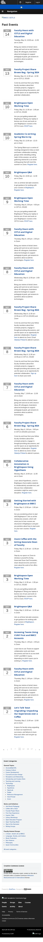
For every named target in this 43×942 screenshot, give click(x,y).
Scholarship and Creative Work (15, 779)
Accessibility (6, 915)
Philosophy (9, 842)
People (4, 902)
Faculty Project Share (12, 811)
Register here (32, 164)
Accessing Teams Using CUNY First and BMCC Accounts (26, 635)
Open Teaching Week (12, 822)
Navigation (12, 11)
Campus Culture (11, 770)
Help (3, 912)
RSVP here (28, 126)
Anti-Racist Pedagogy (12, 806)
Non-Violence (10, 840)
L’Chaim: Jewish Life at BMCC (15, 834)
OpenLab (10, 790)
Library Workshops (12, 817)
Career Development (12, 772)
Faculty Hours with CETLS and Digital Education (24, 33)
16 (28, 749)
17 (32, 749)
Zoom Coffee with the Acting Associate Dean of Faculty (25, 542)
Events (4, 907)
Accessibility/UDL (11, 768)
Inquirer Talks (10, 815)
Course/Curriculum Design (14, 774)
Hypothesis (10, 788)
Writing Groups (10, 826)
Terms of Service (21, 912)
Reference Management (15, 794)
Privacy (10, 912)
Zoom (9, 799)
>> (39, 750)
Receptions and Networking (14, 777)
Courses (28, 902)
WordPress (12, 889)
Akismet (38, 930)
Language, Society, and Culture (16, 836)
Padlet (9, 792)
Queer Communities (12, 845)
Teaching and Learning (13, 781)
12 (23, 749)
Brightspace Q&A (23, 172)
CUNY (12, 934)
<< (4, 750)
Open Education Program (14, 819)
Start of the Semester (12, 824)
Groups (12, 902)
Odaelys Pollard (20, 340)
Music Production (11, 838)
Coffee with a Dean (12, 808)
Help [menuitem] (20, 2)
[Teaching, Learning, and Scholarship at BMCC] (8, 18)
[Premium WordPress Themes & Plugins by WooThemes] (27, 889)
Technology (9, 783)
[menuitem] (3, 2)
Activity (12, 907)
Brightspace (29, 187)
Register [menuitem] (28, 2)
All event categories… (11, 849)
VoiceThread (11, 797)
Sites (20, 902)
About (20, 907)
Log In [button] (38, 2)
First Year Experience (12, 813)
